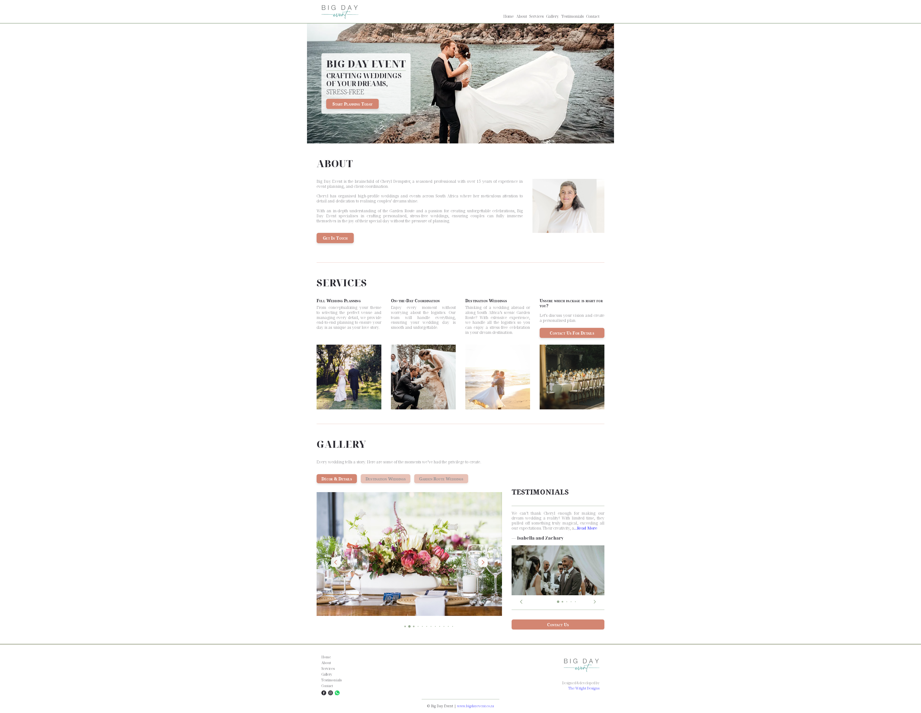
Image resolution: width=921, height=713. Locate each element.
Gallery (552, 16)
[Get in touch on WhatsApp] (337, 692)
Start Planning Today (352, 104)
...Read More (585, 528)
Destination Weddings (386, 479)
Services (536, 16)
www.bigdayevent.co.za (475, 706)
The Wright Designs (584, 688)
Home (508, 16)
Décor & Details (336, 479)
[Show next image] (483, 562)
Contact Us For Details (572, 333)
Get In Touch (335, 238)
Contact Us (558, 624)
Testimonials (572, 16)
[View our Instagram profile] (330, 692)
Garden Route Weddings (441, 479)
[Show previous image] (336, 562)
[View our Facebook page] (323, 692)
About (521, 16)
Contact (593, 16)
